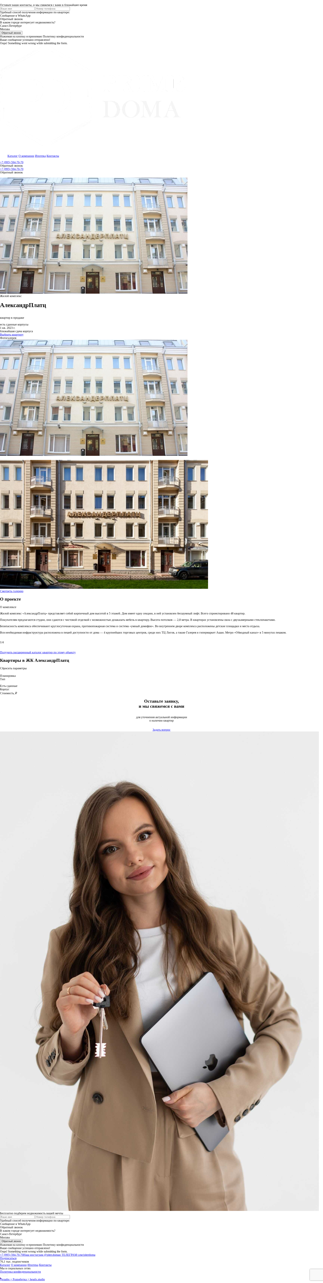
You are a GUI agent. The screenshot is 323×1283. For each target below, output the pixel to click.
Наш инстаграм (41, 1254)
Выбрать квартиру (12, 334)
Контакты (53, 155)
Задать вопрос (161, 729)
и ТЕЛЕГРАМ (77, 1254)
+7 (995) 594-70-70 (11, 162)
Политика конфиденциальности (20, 1271)
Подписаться (8, 1258)
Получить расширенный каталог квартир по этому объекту (38, 652)
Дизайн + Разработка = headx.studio (22, 1279)
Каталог (12, 155)
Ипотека (40, 155)
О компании (26, 155)
